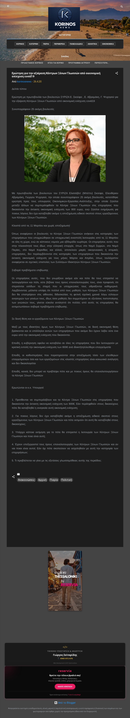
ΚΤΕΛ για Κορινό (56, 63)
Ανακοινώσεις (26, 479)
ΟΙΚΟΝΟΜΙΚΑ (108, 44)
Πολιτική (66, 479)
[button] (116, 73)
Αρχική (42, 479)
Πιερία (54, 479)
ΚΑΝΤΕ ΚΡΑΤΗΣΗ (65, 686)
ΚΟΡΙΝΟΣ (20, 44)
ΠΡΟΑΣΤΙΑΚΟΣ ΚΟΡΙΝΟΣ (32, 63)
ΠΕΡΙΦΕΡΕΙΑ (59, 44)
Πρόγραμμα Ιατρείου (79, 63)
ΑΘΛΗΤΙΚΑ (92, 44)
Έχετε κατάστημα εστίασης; (65, 695)
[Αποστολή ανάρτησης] (18, 474)
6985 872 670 (65, 658)
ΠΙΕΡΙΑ (46, 44)
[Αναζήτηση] (121, 7)
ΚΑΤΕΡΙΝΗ (33, 44)
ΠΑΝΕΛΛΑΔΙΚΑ (76, 44)
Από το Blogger (66, 702)
